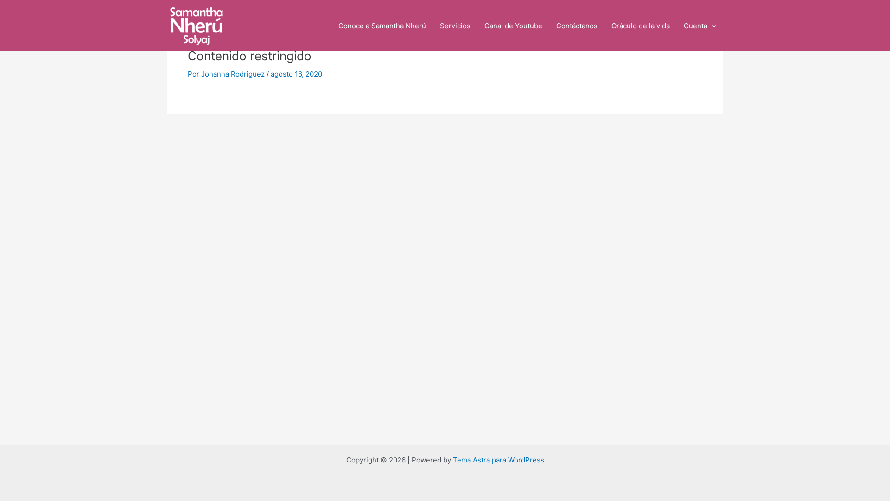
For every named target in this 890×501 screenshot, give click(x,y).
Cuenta (695, 25)
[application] (711, 26)
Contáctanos (577, 25)
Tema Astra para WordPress (498, 460)
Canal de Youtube (513, 25)
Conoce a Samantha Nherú (382, 25)
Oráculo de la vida (640, 25)
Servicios (455, 25)
